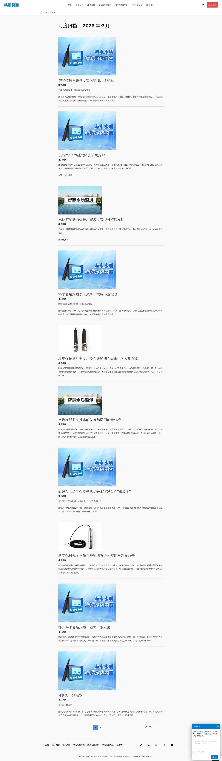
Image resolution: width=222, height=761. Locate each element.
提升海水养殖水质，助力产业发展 (84, 627)
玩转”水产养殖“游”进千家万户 (81, 155)
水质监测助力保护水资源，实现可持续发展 (91, 219)
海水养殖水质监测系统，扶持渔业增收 (87, 294)
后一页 (149, 727)
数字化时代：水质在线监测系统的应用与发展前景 (96, 556)
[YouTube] (172, 745)
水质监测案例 (121, 5)
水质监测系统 (136, 5)
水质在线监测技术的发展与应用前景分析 (89, 420)
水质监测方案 (105, 5)
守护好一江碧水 (70, 695)
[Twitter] (141, 745)
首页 (70, 5)
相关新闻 (91, 5)
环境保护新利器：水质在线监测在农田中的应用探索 (98, 359)
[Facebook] (164, 745)
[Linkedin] (149, 745)
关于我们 (79, 5)
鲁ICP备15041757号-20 (146, 756)
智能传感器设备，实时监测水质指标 (86, 80)
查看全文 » (63, 239)
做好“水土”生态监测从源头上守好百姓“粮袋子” (94, 491)
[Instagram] (156, 745)
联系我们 (150, 5)
